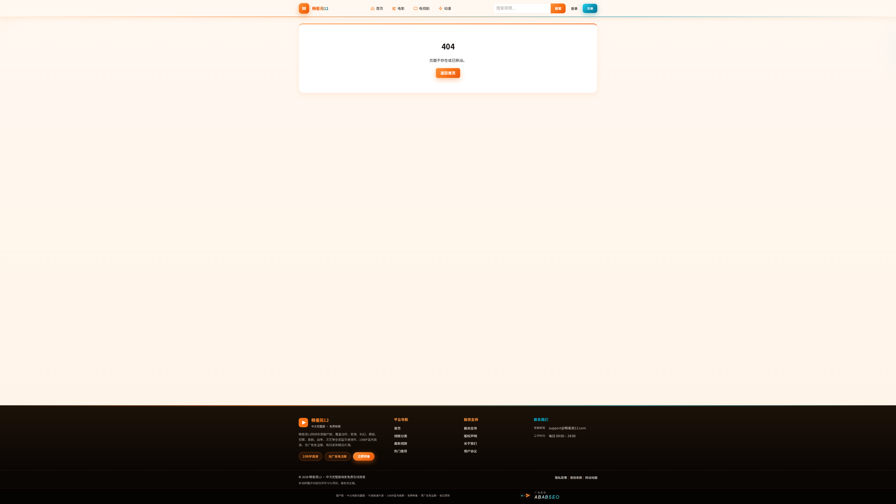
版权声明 (470, 436)
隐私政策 (561, 477)
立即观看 (364, 456)
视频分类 (400, 436)
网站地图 (591, 477)
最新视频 (400, 443)
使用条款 (576, 477)
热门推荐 (400, 451)
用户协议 (470, 451)
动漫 (447, 8)
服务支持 (470, 428)
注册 (590, 8)
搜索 (558, 8)
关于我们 (470, 443)
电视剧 (424, 8)
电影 (401, 8)
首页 (379, 8)
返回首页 (448, 73)
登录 (574, 8)
